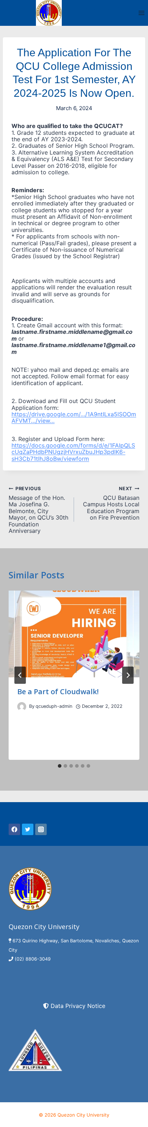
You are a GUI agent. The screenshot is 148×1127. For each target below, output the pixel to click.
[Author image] (21, 706)
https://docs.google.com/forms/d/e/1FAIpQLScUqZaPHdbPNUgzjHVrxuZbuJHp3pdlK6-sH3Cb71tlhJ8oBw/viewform (73, 452)
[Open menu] (141, 12)
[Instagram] (41, 829)
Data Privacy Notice (78, 1005)
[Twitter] (27, 829)
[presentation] (74, 634)
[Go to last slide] (20, 675)
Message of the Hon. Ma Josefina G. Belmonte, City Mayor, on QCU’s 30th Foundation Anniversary (38, 510)
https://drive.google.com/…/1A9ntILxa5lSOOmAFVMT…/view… (73, 417)
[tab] (59, 766)
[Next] (128, 675)
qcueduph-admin (54, 706)
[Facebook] (14, 829)
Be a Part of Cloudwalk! (58, 691)
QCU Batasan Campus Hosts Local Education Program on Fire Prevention (111, 503)
